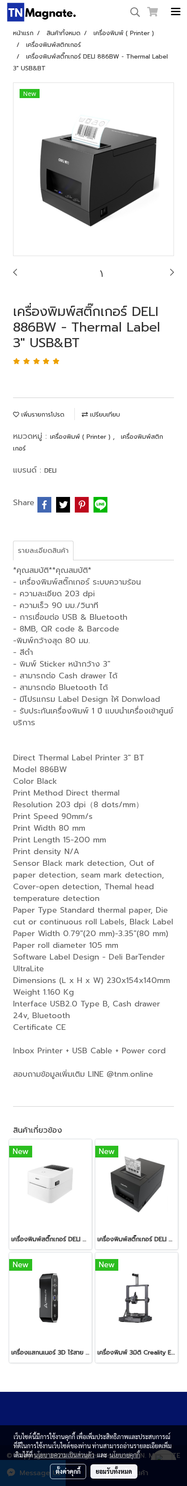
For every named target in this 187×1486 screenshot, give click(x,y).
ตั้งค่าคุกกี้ (68, 1471)
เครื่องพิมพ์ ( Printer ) (81, 436)
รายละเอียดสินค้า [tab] (43, 551)
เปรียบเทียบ (104, 414)
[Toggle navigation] (175, 12)
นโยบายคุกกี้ (125, 1455)
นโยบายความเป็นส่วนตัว (64, 1455)
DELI (50, 470)
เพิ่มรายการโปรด (41, 414)
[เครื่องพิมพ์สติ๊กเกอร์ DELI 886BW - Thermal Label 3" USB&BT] (93, 169)
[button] (132, 12)
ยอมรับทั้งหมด (114, 1471)
